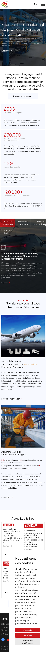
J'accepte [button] (28, 630)
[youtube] (8, 639)
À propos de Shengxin (23, 96)
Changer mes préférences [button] (27, 641)
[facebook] (3, 639)
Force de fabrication (11, 399)
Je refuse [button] (28, 635)
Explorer (6, 50)
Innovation (7, 497)
